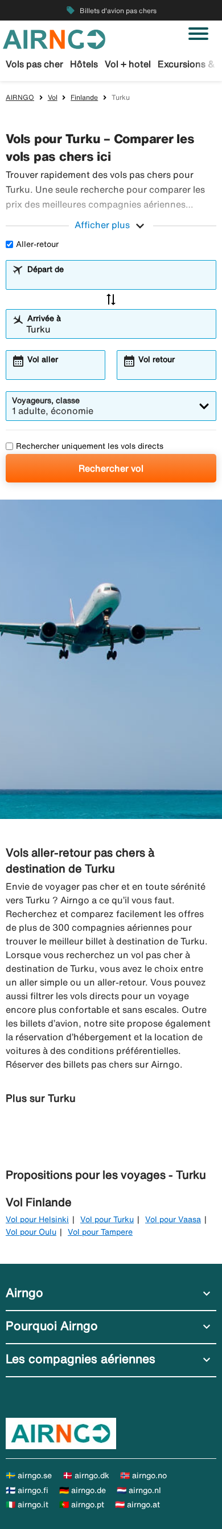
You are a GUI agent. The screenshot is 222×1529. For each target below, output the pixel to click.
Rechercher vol (111, 468)
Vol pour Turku (107, 1219)
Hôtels (84, 63)
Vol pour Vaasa (173, 1219)
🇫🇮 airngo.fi (27, 1490)
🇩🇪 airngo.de (82, 1490)
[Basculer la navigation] (198, 34)
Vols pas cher (34, 63)
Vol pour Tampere (100, 1232)
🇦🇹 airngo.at (137, 1504)
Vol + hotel (128, 63)
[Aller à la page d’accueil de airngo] (54, 38)
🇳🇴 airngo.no (143, 1475)
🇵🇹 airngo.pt (81, 1504)
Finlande (84, 97)
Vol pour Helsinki (37, 1219)
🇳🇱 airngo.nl (139, 1490)
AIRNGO (20, 97)
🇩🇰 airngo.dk (86, 1475)
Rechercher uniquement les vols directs (89, 446)
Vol (52, 97)
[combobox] (118, 280)
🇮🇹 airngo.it (27, 1504)
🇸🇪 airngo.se (29, 1475)
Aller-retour (37, 244)
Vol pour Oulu (31, 1232)
